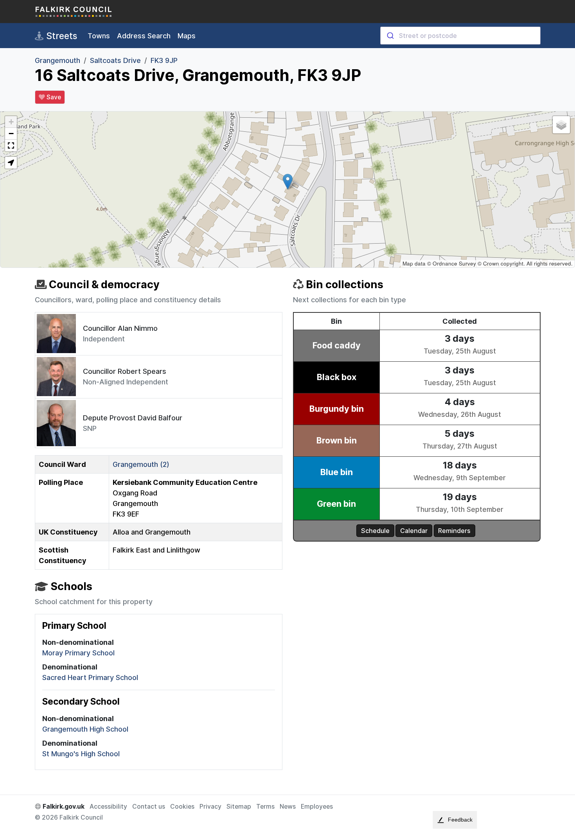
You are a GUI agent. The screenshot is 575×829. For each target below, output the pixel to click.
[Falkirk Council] (74, 11)
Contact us (148, 806)
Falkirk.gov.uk (62, 806)
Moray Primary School (78, 653)
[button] (288, 182)
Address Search (144, 36)
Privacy (210, 806)
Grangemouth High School (85, 729)
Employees (317, 806)
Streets (60, 36)
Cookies (182, 806)
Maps (187, 36)
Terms (265, 806)
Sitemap (238, 806)
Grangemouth (57, 60)
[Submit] (390, 35)
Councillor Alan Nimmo (120, 328)
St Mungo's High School (81, 754)
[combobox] (460, 36)
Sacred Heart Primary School (90, 677)
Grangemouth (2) (141, 464)
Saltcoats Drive (115, 60)
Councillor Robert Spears (124, 371)
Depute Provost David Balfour (132, 418)
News (288, 806)
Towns (99, 36)
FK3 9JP (164, 60)
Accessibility (108, 806)
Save (53, 97)
